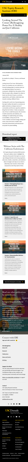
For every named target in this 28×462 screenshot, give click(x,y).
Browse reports (6, 331)
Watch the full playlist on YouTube (13, 281)
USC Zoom (4, 448)
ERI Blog (4, 360)
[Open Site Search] (25, 2)
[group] (14, 316)
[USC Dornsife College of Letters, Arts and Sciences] (7, 2)
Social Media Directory (19, 427)
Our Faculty (17, 422)
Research (4, 351)
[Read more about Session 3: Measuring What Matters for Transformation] (14, 246)
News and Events (6, 357)
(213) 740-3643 (6, 397)
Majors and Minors (5, 422)
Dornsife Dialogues (19, 444)
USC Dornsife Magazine (19, 442)
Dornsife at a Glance (5, 453)
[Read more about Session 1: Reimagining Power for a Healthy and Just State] (14, 175)
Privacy (16, 453)
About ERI (4, 347)
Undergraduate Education (7, 424)
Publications (5, 354)
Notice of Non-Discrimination (16, 455)
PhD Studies (4, 430)
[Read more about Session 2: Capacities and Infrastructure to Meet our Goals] (14, 208)
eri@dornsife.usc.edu (7, 399)
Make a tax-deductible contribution (10, 377)
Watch (6, 198)
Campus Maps (17, 429)
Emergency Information (6, 455)
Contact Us (12, 453)
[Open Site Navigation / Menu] (23, 2)
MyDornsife (4, 443)
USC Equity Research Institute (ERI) (13, 9)
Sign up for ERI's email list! (8, 340)
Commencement (18, 446)
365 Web (4, 446)
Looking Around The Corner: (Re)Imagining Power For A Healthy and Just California (13, 139)
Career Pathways (18, 449)
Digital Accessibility (21, 453)
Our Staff (17, 424)
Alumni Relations (18, 439)
